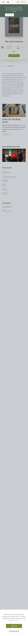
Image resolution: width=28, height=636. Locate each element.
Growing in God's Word (14, 8)
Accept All (14, 626)
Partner (23, 2)
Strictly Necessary (14, 631)
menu (3, 2)
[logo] (8, 2)
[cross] (25, 5)
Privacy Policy (14, 620)
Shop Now (9, 14)
